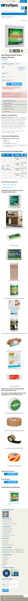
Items (13, 63)
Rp (12, 550)
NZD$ (8, 552)
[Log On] (9, 1)
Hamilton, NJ (5, 520)
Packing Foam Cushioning (9, 184)
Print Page (4, 59)
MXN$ (10, 549)
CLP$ (3, 550)
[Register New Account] (12, 1)
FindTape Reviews (6, 536)
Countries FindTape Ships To (8, 528)
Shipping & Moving (11, 16)
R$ (21, 549)
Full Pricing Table (8, 103)
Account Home (6, 540)
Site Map (4, 560)
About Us (5, 564)
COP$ (6, 550)
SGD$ (17, 552)
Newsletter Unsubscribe (7, 545)
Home (4, 16)
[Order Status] (14, 1)
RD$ (10, 550)
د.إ (14, 549)
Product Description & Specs (10, 100)
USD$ (3, 549)
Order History (5, 541)
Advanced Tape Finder (7, 530)
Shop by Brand (5, 533)
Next (26, 20)
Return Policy (5, 599)
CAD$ (6, 549)
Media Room (5, 563)
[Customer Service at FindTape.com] (7, 1)
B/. (10, 552)
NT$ (22, 552)
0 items (23, 1)
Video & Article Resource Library (9, 535)
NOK (5, 552)
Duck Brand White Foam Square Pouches (14, 504)
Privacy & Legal (6, 559)
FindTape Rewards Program (8, 544)
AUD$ (19, 549)
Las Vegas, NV (5, 523)
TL (20, 552)
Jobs (4, 565)
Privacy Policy (12, 599)
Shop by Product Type (7, 531)
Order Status (5, 543)
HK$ (18, 550)
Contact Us (5, 556)
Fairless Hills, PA (6, 524)
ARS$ (16, 549)
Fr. (23, 549)
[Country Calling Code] (4, 584)
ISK (16, 550)
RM (3, 552)
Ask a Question (4, 61)
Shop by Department (7, 532)
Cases (17, 63)
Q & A (9, 108)
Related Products (7, 106)
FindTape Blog (5, 561)
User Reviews (7, 111)
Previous (22, 20)
